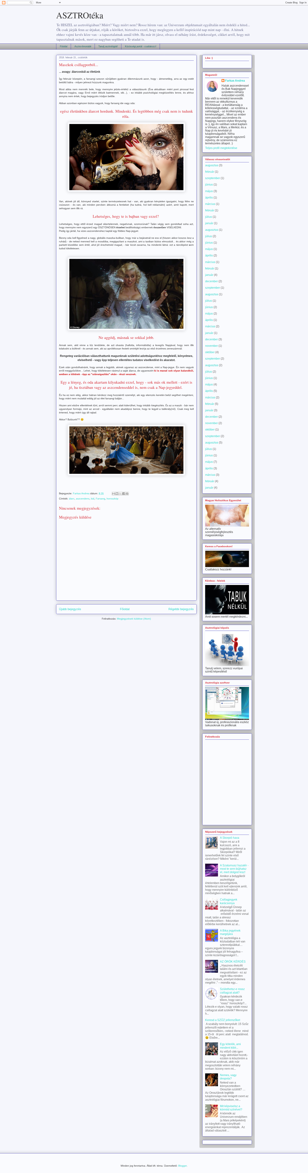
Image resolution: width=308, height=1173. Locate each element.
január (209, 223)
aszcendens (82, 498)
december (211, 281)
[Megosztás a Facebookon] (123, 493)
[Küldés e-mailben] (113, 493)
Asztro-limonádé (83, 46)
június (209, 184)
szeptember (212, 178)
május (209, 191)
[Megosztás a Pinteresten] (127, 493)
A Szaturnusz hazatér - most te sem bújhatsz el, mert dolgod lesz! (234, 869)
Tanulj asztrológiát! (108, 46)
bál (92, 498)
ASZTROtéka (79, 15)
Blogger (182, 1165)
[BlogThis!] (117, 493)
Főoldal (63, 46)
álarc (72, 498)
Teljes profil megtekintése (221, 147)
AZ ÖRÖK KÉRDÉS (233, 961)
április (209, 197)
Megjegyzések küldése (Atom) (134, 618)
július (208, 216)
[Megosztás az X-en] (120, 493)
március (210, 203)
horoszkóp (112, 498)
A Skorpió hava (229, 837)
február (209, 171)
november (211, 345)
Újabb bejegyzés (70, 609)
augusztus (211, 165)
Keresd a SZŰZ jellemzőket (222, 1020)
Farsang (100, 498)
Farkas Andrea (235, 80)
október (210, 352)
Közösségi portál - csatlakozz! (140, 46)
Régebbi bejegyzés (181, 609)
